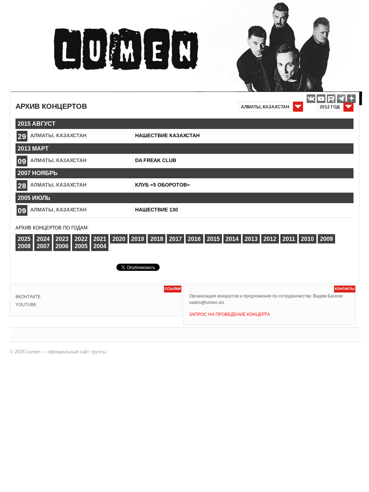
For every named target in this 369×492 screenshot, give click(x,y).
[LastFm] (341, 98)
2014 (232, 239)
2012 (269, 239)
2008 (24, 246)
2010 (307, 239)
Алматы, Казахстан (58, 135)
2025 (24, 239)
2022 (81, 239)
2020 (118, 239)
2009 (326, 239)
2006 (61, 246)
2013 (251, 239)
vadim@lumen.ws (206, 302)
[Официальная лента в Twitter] (331, 98)
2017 (175, 239)
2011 (289, 239)
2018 (156, 239)
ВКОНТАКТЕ (28, 296)
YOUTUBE (25, 304)
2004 (99, 246)
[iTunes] (351, 98)
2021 (99, 239)
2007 (43, 246)
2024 (43, 239)
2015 (213, 239)
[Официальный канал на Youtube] (321, 98)
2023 (61, 239)
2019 (137, 239)
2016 (194, 239)
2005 (81, 246)
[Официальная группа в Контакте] (311, 98)
